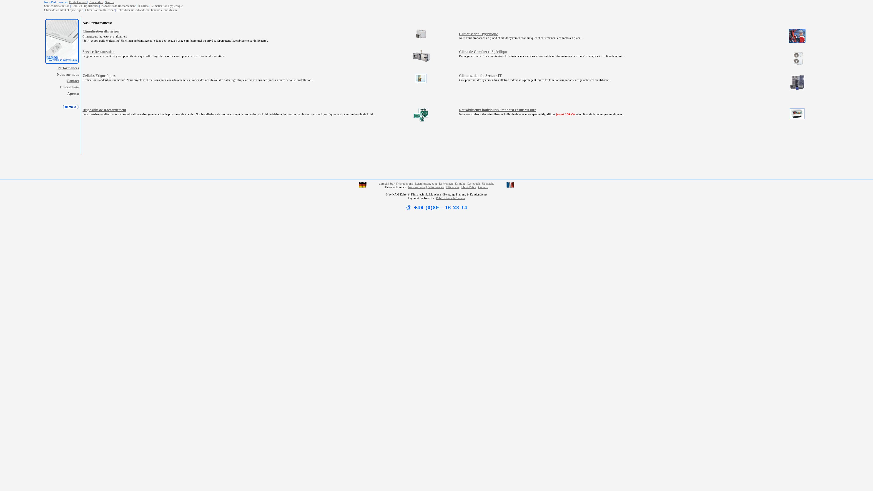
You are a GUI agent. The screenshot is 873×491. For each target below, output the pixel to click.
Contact (73, 81)
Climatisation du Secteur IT (480, 76)
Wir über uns (405, 183)
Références (452, 187)
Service (109, 2)
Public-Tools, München (450, 198)
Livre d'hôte (69, 87)
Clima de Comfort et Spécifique (63, 10)
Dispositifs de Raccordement (118, 6)
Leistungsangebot (426, 183)
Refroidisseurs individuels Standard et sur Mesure (147, 10)
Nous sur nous (68, 74)
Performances (68, 68)
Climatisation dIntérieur (100, 10)
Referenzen (446, 183)
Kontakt (460, 183)
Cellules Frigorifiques (85, 6)
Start (392, 183)
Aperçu (73, 93)
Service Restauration (99, 52)
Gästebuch (473, 183)
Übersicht (488, 183)
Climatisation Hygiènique (167, 6)
